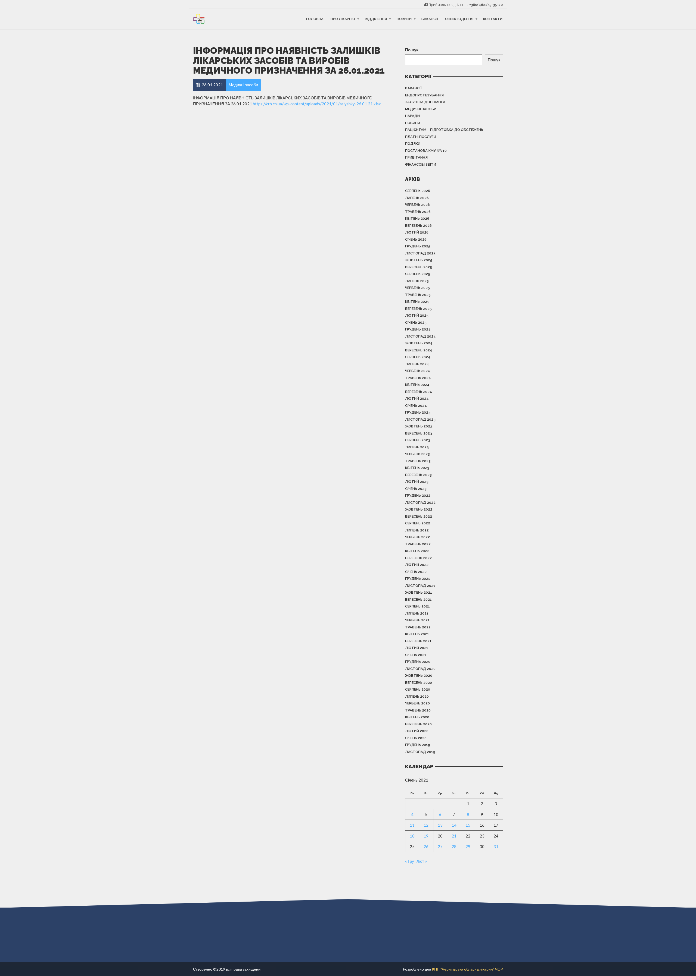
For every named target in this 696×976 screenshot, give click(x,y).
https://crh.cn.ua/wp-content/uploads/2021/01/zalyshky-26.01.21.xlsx (317, 103)
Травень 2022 (418, 544)
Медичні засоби (420, 109)
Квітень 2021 (417, 634)
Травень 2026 (418, 212)
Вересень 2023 (418, 433)
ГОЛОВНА (315, 19)
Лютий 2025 (416, 315)
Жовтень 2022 (418, 509)
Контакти (492, 19)
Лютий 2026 (416, 232)
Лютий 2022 (416, 565)
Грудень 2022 (417, 495)
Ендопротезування (424, 95)
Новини (404, 19)
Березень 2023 (418, 475)
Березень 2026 (418, 225)
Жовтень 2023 (418, 426)
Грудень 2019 (417, 745)
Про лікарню (343, 19)
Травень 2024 (418, 378)
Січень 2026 (416, 239)
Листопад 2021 (420, 586)
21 (454, 835)
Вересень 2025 (418, 267)
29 (467, 846)
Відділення (376, 19)
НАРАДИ (412, 116)
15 (467, 825)
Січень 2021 (415, 655)
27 (440, 846)
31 (495, 846)
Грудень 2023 (417, 412)
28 (454, 846)
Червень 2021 (417, 620)
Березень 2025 (418, 309)
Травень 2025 (418, 295)
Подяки (412, 143)
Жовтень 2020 (418, 675)
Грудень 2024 (418, 329)
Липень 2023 (417, 447)
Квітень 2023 (417, 468)
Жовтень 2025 (418, 260)
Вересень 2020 (418, 683)
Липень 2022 (417, 530)
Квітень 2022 (417, 551)
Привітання (416, 157)
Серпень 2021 (417, 606)
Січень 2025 (416, 322)
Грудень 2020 (417, 662)
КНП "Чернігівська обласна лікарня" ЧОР (467, 969)
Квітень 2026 (417, 218)
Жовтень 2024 (419, 343)
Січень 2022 (416, 572)
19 (426, 835)
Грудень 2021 (417, 579)
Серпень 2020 (417, 689)
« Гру (409, 861)
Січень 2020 (416, 738)
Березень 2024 (418, 392)
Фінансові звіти (420, 164)
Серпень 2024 (417, 357)
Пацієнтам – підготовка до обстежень (444, 130)
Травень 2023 (418, 461)
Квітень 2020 (417, 717)
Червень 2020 (417, 703)
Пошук (411, 49)
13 (440, 825)
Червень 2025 (417, 288)
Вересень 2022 (418, 516)
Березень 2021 (418, 641)
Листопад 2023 (420, 419)
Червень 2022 (417, 537)
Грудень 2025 (417, 246)
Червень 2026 (417, 205)
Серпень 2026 (417, 191)
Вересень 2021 (418, 599)
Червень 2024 (417, 371)
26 (426, 846)
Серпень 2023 (417, 440)
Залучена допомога (425, 102)
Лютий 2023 (416, 482)
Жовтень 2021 (418, 592)
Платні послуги (420, 137)
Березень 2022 (418, 558)
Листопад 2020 (420, 669)
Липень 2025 (417, 281)
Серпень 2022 (417, 523)
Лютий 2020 (416, 731)
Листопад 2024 (420, 336)
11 (412, 825)
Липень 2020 (417, 696)
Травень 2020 (418, 710)
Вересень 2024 (418, 350)
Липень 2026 (417, 198)
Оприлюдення (459, 19)
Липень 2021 (416, 613)
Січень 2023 (416, 489)
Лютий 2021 (416, 648)
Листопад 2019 (420, 752)
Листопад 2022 (420, 502)
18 (412, 835)
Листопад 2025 (420, 253)
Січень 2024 (416, 406)
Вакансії (429, 19)
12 (426, 825)
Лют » (422, 861)
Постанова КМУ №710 (426, 151)
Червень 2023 (417, 454)
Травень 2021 (417, 627)
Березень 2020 (418, 724)
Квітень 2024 (417, 385)
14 (454, 825)
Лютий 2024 (417, 398)
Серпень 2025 (417, 274)
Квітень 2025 (417, 302)
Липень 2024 (417, 364)
